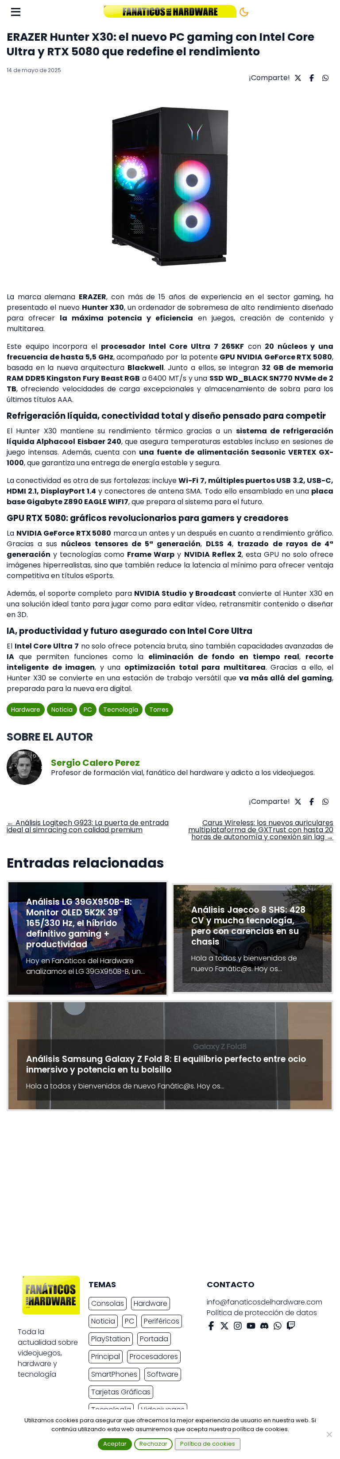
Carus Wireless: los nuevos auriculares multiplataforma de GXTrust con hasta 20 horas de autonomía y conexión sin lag (260, 830)
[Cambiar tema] (243, 11)
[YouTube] (251, 1327)
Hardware (25, 709)
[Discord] (264, 1327)
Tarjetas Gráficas (121, 1392)
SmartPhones (114, 1374)
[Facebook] (211, 1327)
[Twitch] (290, 1327)
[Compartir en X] (296, 77)
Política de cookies (207, 1444)
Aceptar (115, 1444)
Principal (105, 1356)
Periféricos (161, 1321)
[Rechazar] (329, 1434)
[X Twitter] (224, 1327)
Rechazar (153, 1444)
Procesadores (154, 1356)
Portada (154, 1339)
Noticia (62, 709)
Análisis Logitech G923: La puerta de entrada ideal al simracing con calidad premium (88, 826)
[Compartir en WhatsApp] (324, 77)
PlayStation (110, 1339)
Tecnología (120, 709)
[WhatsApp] (277, 1327)
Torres (159, 709)
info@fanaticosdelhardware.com (264, 1302)
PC (88, 709)
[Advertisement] (163, 1196)
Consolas (107, 1303)
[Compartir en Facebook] (310, 77)
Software (162, 1374)
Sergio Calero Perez (95, 762)
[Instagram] (237, 1327)
